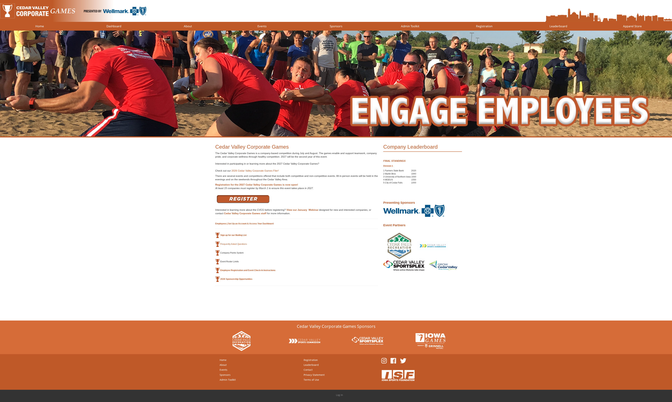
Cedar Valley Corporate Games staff (245, 213)
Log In (339, 395)
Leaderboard (311, 365)
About (223, 365)
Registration (311, 360)
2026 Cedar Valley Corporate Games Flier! (255, 170)
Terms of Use (311, 379)
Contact (308, 369)
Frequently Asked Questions (233, 244)
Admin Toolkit (228, 379)
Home (223, 360)
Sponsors (225, 374)
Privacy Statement (314, 374)
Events (223, 369)
